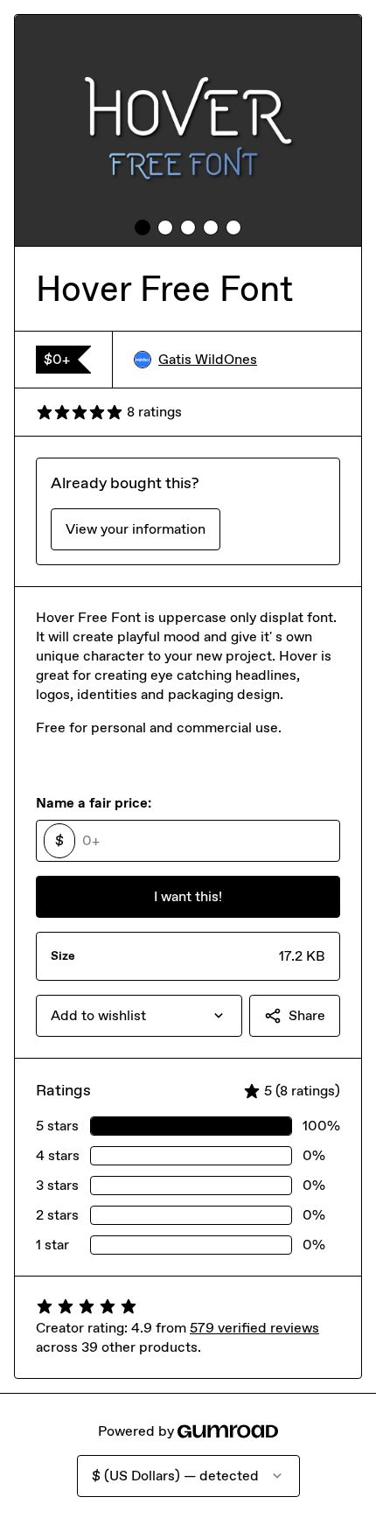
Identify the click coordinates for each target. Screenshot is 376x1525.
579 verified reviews (254, 1327)
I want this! (188, 896)
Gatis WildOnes (207, 359)
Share (307, 1015)
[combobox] (139, 1016)
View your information (135, 529)
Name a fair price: (93, 802)
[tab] (142, 227)
